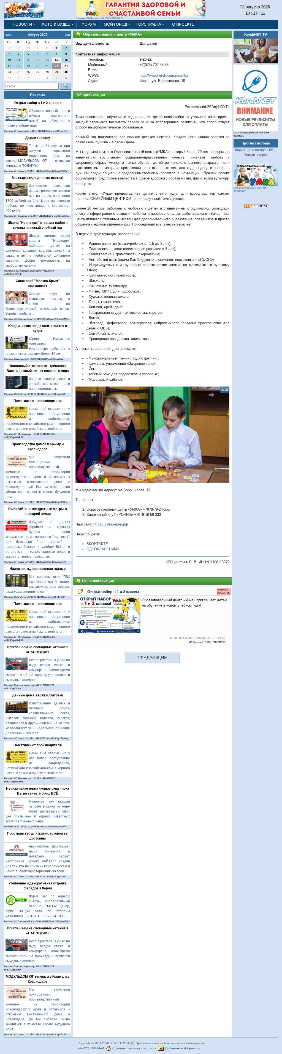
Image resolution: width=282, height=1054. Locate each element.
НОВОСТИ (22, 24)
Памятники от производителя (37, 401)
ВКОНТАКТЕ (97, 544)
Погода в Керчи (256, 155)
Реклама (37, 95)
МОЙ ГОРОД (115, 24)
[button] (87, 435)
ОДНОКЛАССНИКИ (102, 549)
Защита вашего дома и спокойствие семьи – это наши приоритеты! (49, 384)
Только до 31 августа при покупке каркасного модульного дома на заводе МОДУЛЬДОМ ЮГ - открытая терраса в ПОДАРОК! (38, 156)
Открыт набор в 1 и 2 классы (37, 103)
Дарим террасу (37, 138)
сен (67, 34)
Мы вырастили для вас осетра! (37, 178)
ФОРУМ (89, 24)
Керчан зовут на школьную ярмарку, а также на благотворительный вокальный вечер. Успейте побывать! (38, 304)
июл (8, 34)
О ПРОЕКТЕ (183, 24)
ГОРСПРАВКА (148, 24)
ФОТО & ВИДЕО (55, 24)
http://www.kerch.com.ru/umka (164, 75)
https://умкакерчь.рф (110, 524)
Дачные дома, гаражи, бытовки (37, 695)
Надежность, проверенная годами (38, 569)
